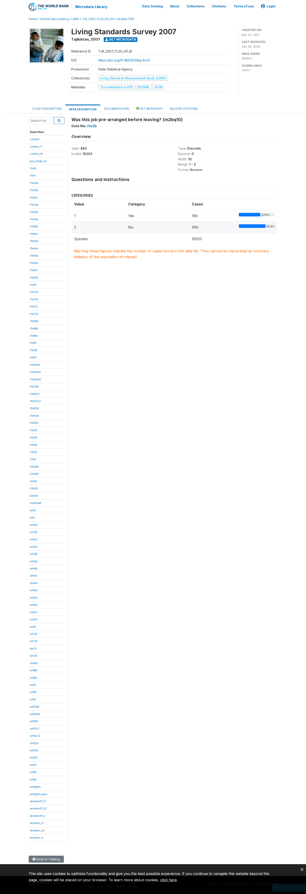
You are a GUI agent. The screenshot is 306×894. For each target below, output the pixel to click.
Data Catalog (152, 6)
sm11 (33, 699)
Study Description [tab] (46, 108)
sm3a (33, 546)
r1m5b (34, 263)
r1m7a (34, 292)
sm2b (33, 532)
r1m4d (34, 241)
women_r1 (37, 823)
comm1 (34, 139)
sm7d (33, 655)
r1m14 (33, 437)
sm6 (33, 626)
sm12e (34, 750)
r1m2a (34, 183)
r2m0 (33, 452)
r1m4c (34, 233)
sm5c (33, 612)
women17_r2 (38, 808)
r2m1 (33, 459)
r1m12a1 (35, 364)
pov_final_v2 (38, 161)
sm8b (33, 670)
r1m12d (34, 408)
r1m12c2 (35, 401)
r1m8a (34, 321)
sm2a (33, 524)
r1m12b (34, 386)
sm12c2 (35, 735)
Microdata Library (91, 6)
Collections (196, 6)
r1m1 (32, 175)
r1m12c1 (35, 394)
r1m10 (33, 350)
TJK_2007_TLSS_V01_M (97, 19)
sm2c (33, 539)
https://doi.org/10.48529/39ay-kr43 (124, 60)
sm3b (33, 554)
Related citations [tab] (184, 108)
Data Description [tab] (83, 109)
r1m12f (34, 423)
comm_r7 (36, 146)
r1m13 (33, 430)
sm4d (33, 583)
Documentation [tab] (116, 108)
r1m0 (33, 168)
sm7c (33, 648)
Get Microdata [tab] (150, 108)
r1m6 (33, 284)
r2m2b (34, 466)
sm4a (33, 561)
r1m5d (34, 277)
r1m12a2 (35, 372)
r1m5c (34, 270)
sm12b (34, 721)
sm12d (34, 743)
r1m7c (34, 306)
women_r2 (37, 830)
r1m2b (34, 190)
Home (33, 19)
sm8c (33, 677)
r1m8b (34, 328)
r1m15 (33, 445)
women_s (36, 837)
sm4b (33, 568)
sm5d (33, 619)
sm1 (32, 517)
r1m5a (34, 255)
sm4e (33, 590)
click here (168, 880)
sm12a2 (35, 714)
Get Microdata (122, 39)
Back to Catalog (48, 859)
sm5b (33, 604)
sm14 (33, 772)
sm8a (33, 663)
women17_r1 (38, 801)
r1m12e (34, 415)
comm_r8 (36, 153)
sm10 (33, 692)
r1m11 (33, 357)
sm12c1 (34, 728)
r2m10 (34, 488)
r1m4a (34, 219)
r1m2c (34, 197)
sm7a (33, 634)
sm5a (33, 597)
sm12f (34, 757)
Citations (219, 6)
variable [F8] (125, 19)
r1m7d (34, 314)
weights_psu (38, 794)
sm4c (33, 575)
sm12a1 (34, 706)
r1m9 (33, 343)
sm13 (33, 765)
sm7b (33, 641)
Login (271, 6)
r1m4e (34, 248)
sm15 (33, 779)
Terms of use (243, 6)
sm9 (33, 685)
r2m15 (34, 495)
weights (35, 786)
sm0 (33, 510)
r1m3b (34, 212)
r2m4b (34, 473)
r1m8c (34, 335)
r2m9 (33, 481)
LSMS (75, 19)
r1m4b (34, 226)
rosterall (35, 503)
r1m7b (34, 299)
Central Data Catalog (54, 19)
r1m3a (34, 204)
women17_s (37, 816)
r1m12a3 (35, 379)
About (174, 6)
